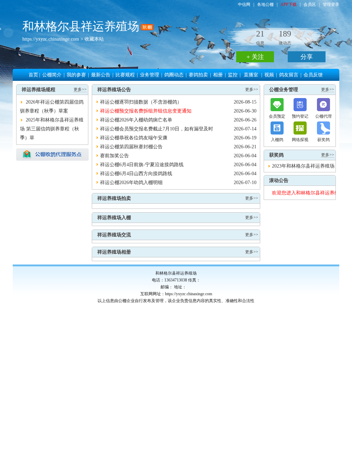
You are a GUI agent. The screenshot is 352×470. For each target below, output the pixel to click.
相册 (218, 74)
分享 (306, 56)
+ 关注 (255, 56)
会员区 (310, 4)
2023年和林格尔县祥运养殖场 (303, 166)
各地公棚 (265, 4)
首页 (33, 74)
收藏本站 (94, 39)
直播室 (251, 74)
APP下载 (288, 4)
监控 (233, 74)
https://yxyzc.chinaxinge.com (50, 39)
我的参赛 (76, 74)
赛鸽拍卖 (198, 74)
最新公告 (100, 74)
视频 (269, 74)
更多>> (80, 89)
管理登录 (331, 4)
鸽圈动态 (174, 74)
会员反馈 (313, 74)
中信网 (244, 4)
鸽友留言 (288, 74)
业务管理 (149, 74)
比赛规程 (125, 74)
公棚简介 (52, 74)
